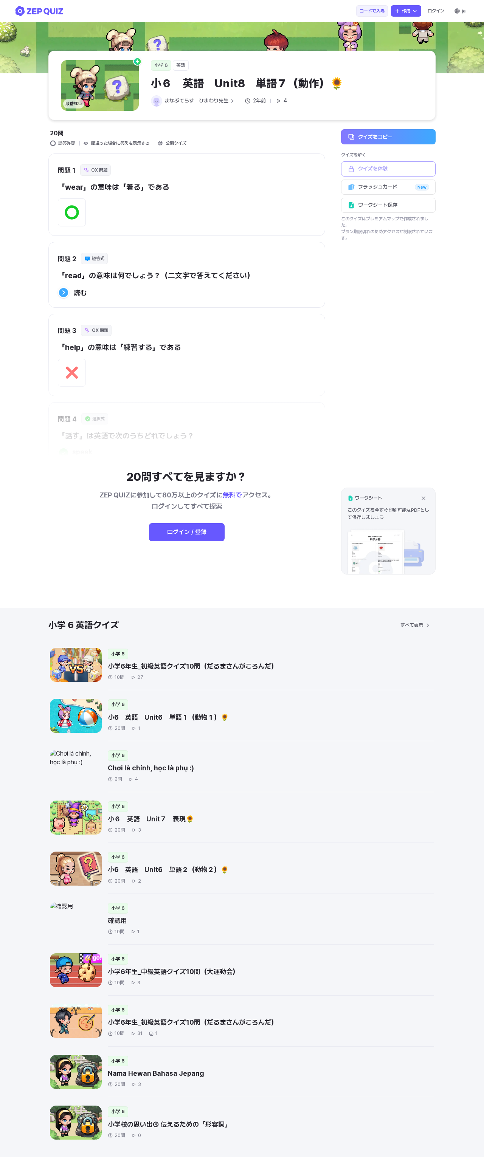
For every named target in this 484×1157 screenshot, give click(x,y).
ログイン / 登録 (186, 532)
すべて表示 (411, 625)
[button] (388, 531)
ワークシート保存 (377, 205)
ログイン (436, 11)
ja (463, 11)
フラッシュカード (392, 187)
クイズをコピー (375, 136)
